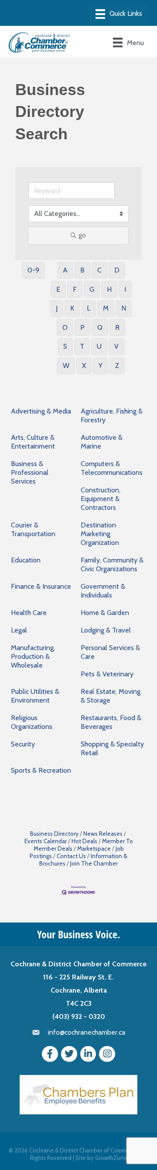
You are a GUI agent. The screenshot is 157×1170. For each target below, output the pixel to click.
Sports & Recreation (41, 770)
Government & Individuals (103, 590)
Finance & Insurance (41, 586)
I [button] (125, 289)
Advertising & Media (41, 411)
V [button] (116, 346)
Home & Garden (105, 612)
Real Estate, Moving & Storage (110, 695)
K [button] (72, 308)
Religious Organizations (31, 722)
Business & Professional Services (29, 472)
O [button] (65, 327)
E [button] (58, 289)
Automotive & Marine (102, 441)
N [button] (123, 308)
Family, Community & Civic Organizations (112, 564)
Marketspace (94, 848)
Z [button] (117, 365)
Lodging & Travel (106, 630)
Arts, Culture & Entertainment (33, 441)
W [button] (66, 365)
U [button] (99, 346)
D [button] (116, 270)
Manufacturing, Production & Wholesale (33, 656)
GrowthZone (111, 1157)
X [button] (84, 365)
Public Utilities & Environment (35, 695)
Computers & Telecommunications (112, 468)
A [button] (65, 270)
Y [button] (100, 365)
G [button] (91, 289)
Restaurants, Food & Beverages (111, 722)
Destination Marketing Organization (100, 534)
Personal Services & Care (110, 652)
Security (23, 744)
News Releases (103, 833)
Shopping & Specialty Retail (112, 748)
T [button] (82, 346)
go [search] (82, 235)
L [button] (88, 308)
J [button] (57, 308)
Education (26, 560)
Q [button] (99, 327)
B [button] (82, 270)
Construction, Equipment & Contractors (100, 499)
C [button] (99, 270)
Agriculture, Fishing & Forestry (112, 415)
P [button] (82, 327)
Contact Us (71, 855)
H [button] (109, 289)
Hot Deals (84, 841)
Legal (19, 630)
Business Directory (54, 833)
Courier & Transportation (33, 529)
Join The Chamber (94, 863)
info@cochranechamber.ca (86, 1032)
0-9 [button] (33, 270)
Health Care (29, 612)
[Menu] (118, 14)
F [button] (75, 289)
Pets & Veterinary (107, 674)
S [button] (65, 346)
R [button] (117, 327)
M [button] (106, 308)
